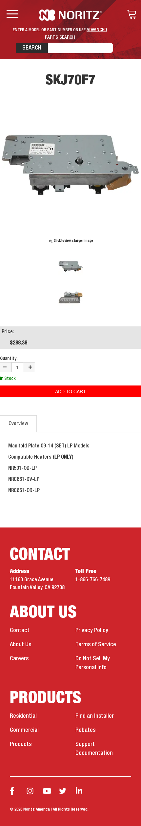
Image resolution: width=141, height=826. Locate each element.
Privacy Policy (91, 630)
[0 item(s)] (129, 14)
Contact (20, 630)
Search (31, 48)
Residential (23, 716)
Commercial (24, 730)
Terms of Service (95, 644)
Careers (19, 658)
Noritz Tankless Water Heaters (70, 15)
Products (20, 744)
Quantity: (8, 359)
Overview (18, 424)
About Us (20, 644)
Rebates (85, 730)
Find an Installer (94, 716)
